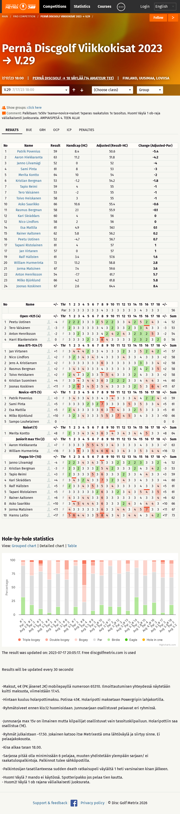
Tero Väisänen (28, 192)
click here (34, 108)
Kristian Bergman (28, 181)
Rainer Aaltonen (29, 233)
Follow (158, 18)
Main (5, 16)
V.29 (25, 60)
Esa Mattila (28, 228)
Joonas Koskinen (28, 286)
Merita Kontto (29, 175)
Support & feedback (50, 803)
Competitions (54, 6)
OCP (56, 130)
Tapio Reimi (28, 187)
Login (145, 6)
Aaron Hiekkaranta (29, 157)
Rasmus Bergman (29, 210)
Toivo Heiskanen (28, 198)
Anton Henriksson (28, 274)
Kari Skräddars (29, 216)
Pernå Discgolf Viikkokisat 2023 (82, 48)
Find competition (24, 16)
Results (12, 130)
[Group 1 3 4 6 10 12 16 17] (150, 90)
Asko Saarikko (28, 204)
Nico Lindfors (29, 222)
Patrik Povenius (28, 151)
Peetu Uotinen (28, 239)
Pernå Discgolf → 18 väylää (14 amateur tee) (73, 78)
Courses (104, 6)
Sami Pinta (29, 169)
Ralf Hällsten (28, 257)
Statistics (82, 6)
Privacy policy (93, 803)
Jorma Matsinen (28, 269)
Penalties (86, 130)
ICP (69, 130)
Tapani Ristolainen (28, 245)
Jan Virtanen (28, 251)
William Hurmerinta (28, 263)
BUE (29, 130)
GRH (42, 130)
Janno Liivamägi (29, 163)
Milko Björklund (28, 280)
